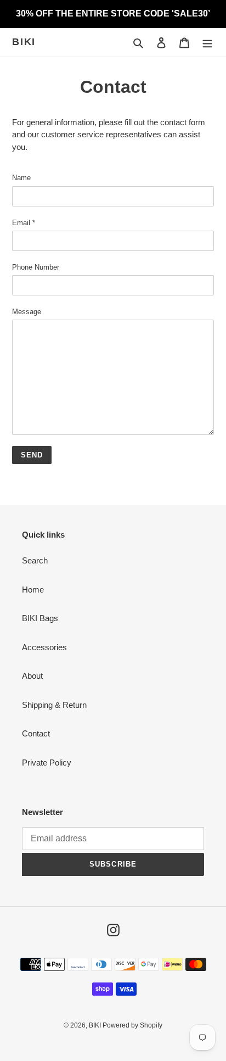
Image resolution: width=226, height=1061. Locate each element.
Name (21, 178)
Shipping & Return (54, 705)
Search (35, 560)
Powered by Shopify (132, 1025)
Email (23, 223)
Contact (36, 733)
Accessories (44, 647)
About (32, 675)
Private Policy (46, 762)
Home (33, 589)
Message (26, 312)
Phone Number (35, 267)
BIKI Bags (40, 618)
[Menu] (207, 42)
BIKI (24, 41)
